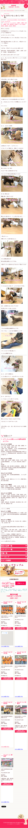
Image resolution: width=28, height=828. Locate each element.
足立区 (10, 25)
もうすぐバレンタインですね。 (14, 16)
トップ (2, 10)
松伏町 (16, 24)
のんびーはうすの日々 (10, 10)
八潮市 (22, 22)
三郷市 (18, 22)
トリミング (6, 22)
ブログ (5, 10)
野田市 (14, 25)
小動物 (4, 24)
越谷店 (6, 25)
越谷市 (2, 25)
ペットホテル (13, 22)
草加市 (23, 24)
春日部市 (12, 24)
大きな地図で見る (5, 646)
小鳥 (8, 24)
